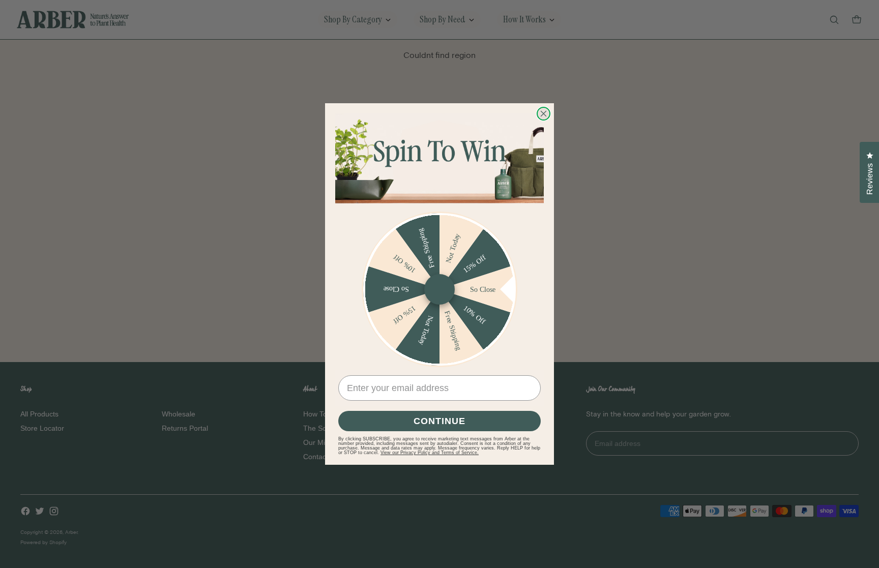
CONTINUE (439, 421)
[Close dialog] (543, 113)
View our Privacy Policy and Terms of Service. (429, 452)
